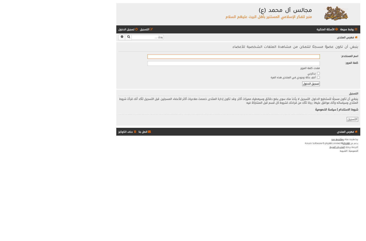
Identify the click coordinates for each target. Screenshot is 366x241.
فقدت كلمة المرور (310, 68)
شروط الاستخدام (348, 110)
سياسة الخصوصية (325, 110)
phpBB (346, 143)
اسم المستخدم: (349, 56)
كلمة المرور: (351, 62)
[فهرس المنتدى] (335, 13)
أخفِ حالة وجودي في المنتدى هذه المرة (293, 77)
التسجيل (352, 119)
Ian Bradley (337, 140)
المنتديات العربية (337, 147)
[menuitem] (328, 29)
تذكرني (312, 73)
